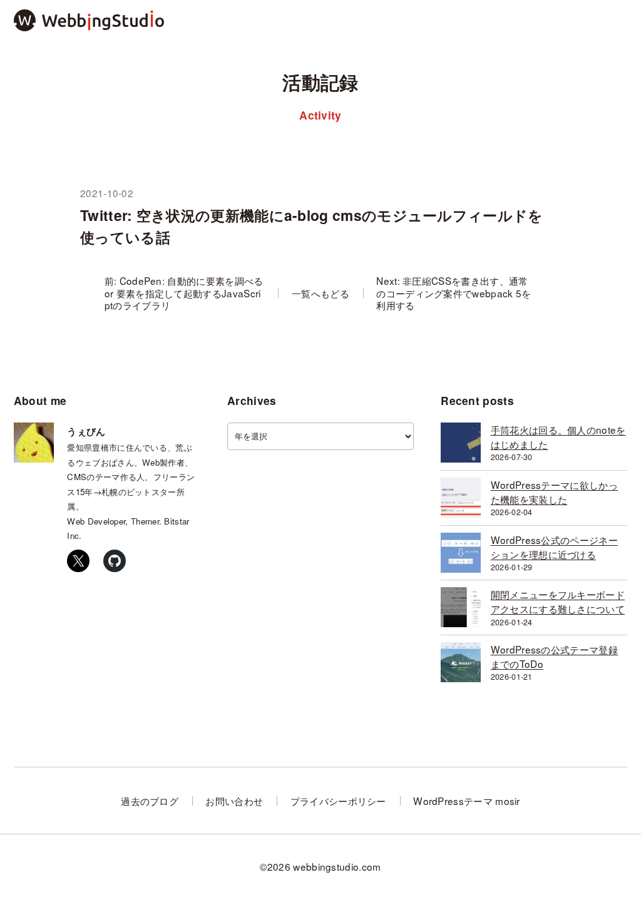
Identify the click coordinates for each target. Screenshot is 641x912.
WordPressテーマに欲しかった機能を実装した (554, 492)
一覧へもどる (320, 293)
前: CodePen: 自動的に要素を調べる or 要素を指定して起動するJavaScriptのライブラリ (184, 293)
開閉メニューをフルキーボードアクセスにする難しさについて (558, 601)
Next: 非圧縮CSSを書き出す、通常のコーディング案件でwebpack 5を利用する (453, 293)
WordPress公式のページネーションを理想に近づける (554, 547)
